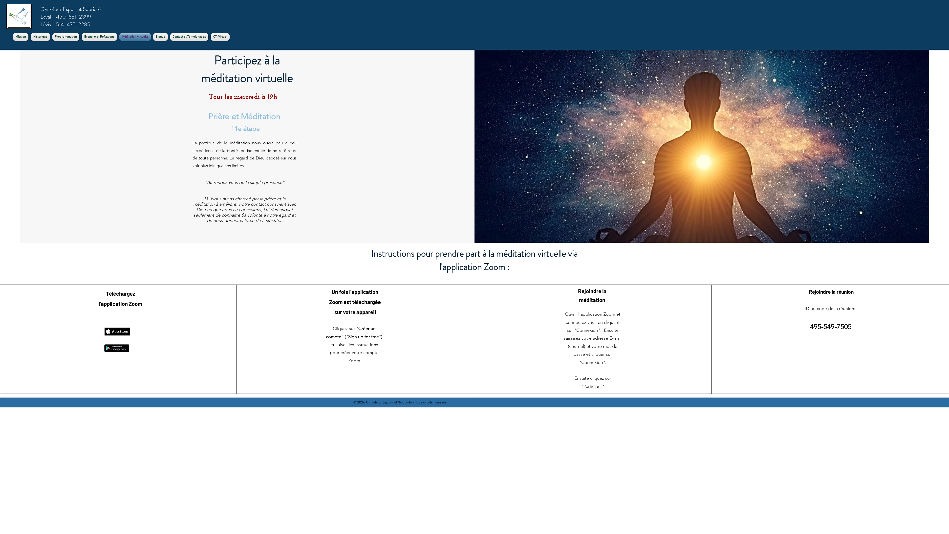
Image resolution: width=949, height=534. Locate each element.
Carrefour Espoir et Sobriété (71, 9)
